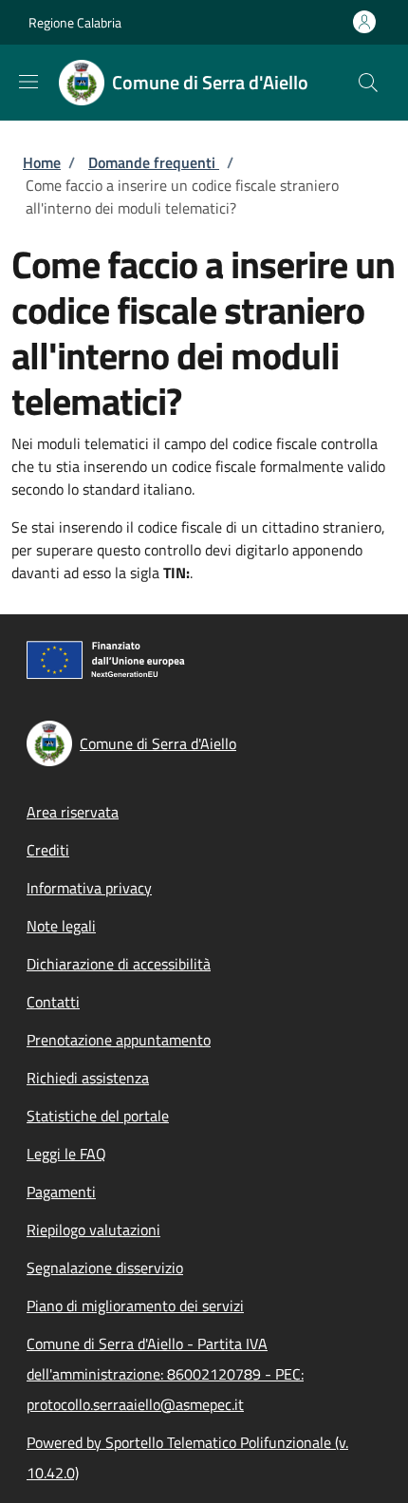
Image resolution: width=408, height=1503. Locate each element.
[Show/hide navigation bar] (28, 81)
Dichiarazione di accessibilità (119, 963)
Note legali (61, 925)
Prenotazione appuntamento (119, 1039)
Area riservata (73, 811)
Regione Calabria (74, 22)
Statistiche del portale (98, 1115)
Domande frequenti (153, 162)
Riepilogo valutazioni (93, 1229)
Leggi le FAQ (66, 1153)
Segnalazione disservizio (105, 1267)
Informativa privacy (89, 887)
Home (42, 162)
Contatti (53, 1001)
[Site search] (368, 82)
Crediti (48, 849)
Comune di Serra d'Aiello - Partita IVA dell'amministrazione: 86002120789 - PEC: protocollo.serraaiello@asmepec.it (165, 1374)
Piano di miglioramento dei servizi (135, 1305)
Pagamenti (61, 1191)
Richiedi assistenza (88, 1077)
